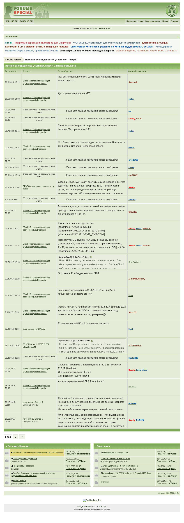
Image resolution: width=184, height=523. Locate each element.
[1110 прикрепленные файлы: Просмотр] (12, 452)
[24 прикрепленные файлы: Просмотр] (101, 466)
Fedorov (83, 483)
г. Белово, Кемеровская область (115, 458)
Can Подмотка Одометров (25, 458)
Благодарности (152, 21)
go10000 (132, 387)
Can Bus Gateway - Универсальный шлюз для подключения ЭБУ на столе (33, 474)
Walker (174, 483)
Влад (173, 468)
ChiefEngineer (134, 262)
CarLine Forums (13, 59)
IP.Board (87, 507)
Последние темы (134, 21)
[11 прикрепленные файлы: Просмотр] (12, 473)
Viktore (82, 461)
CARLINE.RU (11, 21)
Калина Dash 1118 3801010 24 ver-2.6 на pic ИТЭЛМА (126, 473)
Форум (80, 507)
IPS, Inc (102, 507)
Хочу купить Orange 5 (33, 402)
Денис (82, 468)
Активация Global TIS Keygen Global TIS (120, 466)
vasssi (173, 454)
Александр (84, 476)
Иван (173, 461)
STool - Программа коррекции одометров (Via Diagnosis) (38, 452)
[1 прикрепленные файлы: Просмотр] (12, 480)
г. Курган (105, 482)
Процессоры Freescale (23, 466)
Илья (130, 295)
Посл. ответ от (72, 454)
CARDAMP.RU (26, 21)
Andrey (174, 476)
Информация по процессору (115, 452)
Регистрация (104, 28)
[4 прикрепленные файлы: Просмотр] (12, 458)
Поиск (165, 21)
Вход (95, 28)
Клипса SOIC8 (19, 480)
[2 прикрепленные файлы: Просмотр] (101, 473)
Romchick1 (84, 454)
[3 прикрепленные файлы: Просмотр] (12, 466)
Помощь (174, 21)
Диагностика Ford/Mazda (34, 329)
